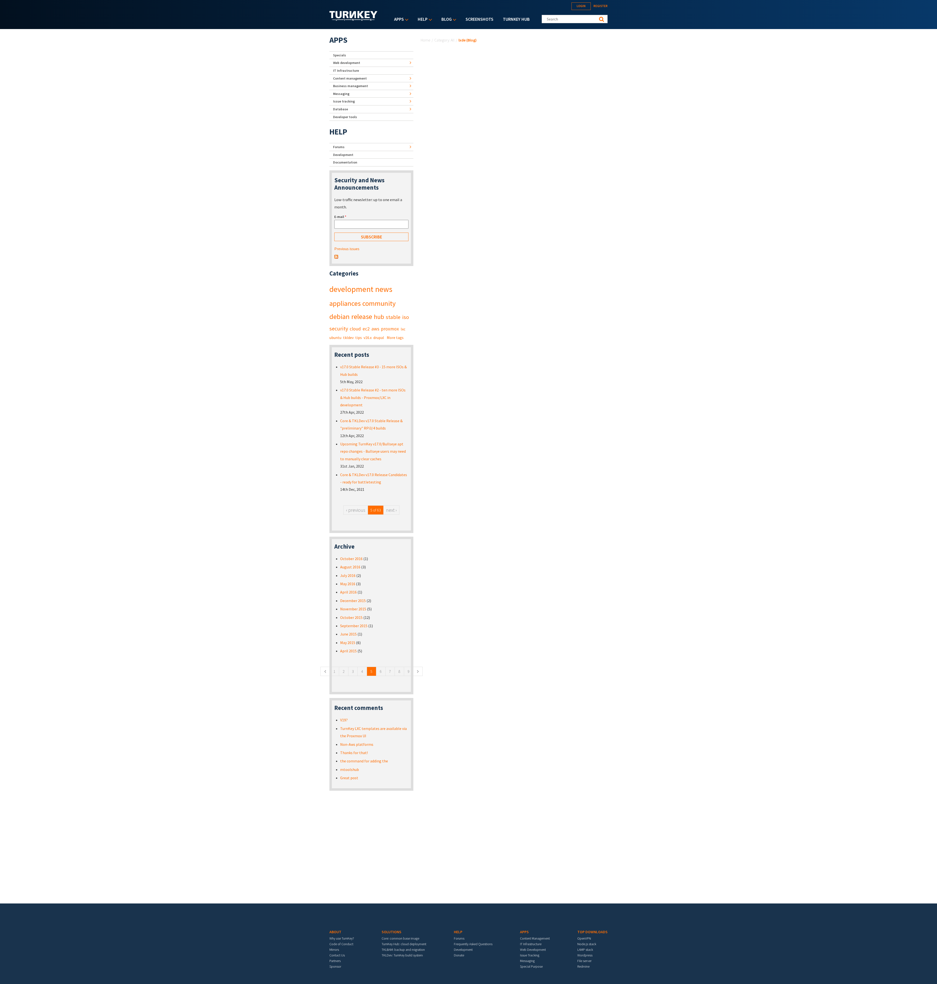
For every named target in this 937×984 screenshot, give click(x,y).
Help (421, 19)
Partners (335, 961)
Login (581, 6)
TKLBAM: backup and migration (403, 949)
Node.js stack (586, 944)
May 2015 (347, 642)
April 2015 (348, 650)
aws (375, 329)
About (335, 931)
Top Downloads (592, 931)
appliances (345, 303)
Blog (445, 19)
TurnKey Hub (516, 19)
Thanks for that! (354, 752)
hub (379, 317)
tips (358, 337)
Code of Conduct (341, 944)
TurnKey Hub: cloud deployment (404, 944)
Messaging (341, 94)
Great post (349, 777)
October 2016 (351, 558)
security (338, 328)
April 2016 (348, 592)
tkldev (348, 337)
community (379, 303)
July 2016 (348, 575)
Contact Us (337, 955)
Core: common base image (400, 938)
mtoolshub (349, 769)
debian (339, 316)
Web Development (533, 949)
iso (405, 317)
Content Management (535, 938)
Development (343, 155)
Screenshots (479, 19)
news (383, 289)
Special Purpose (531, 966)
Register (600, 6)
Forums (339, 147)
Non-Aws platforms (356, 744)
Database (340, 109)
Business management (350, 86)
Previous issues (346, 248)
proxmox (390, 329)
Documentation (345, 162)
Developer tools (345, 117)
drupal (378, 337)
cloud (355, 329)
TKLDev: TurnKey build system (402, 955)
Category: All (444, 40)
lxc (403, 329)
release (361, 316)
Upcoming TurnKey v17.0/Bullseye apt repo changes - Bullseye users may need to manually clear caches (373, 451)
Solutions (391, 931)
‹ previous (355, 510)
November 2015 (353, 608)
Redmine (583, 966)
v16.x (368, 337)
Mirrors (334, 949)
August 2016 (350, 566)
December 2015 (353, 600)
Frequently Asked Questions (473, 944)
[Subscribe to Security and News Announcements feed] (336, 256)
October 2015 (351, 617)
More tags (395, 337)
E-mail (340, 217)
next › (391, 510)
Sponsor (335, 966)
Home (425, 40)
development (351, 289)
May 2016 (347, 583)
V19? (344, 720)
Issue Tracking (529, 955)
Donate (459, 955)
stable (393, 317)
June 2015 (348, 634)
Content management (350, 78)
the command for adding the (364, 760)
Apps (398, 19)
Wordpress (584, 955)
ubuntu (335, 337)
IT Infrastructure (346, 70)
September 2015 (353, 625)
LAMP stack (585, 949)
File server (584, 961)
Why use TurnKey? (341, 938)
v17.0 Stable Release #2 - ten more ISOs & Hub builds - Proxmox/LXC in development (373, 397)
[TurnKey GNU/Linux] (353, 19)
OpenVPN (584, 938)
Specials (339, 55)
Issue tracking (344, 101)
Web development (346, 63)
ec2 (366, 329)
